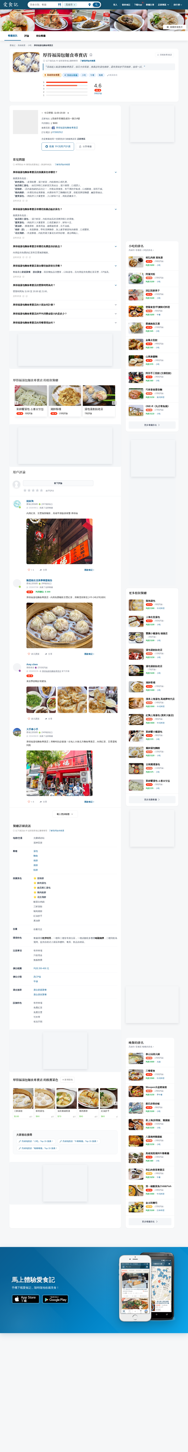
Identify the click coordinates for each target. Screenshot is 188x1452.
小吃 (30, 45)
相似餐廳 (41, 36)
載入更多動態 (63, 814)
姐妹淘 (29, 501)
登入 (115, 5)
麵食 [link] (35, 856)
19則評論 (98, 93)
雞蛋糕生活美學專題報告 (39, 580)
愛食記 (12, 45)
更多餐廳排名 (150, 425)
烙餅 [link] (35, 860)
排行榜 (177, 5)
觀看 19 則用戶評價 (59, 146)
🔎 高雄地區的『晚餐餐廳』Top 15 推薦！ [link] (38, 1148)
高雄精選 (21, 45)
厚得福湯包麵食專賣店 (65, 55)
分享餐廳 (87, 146)
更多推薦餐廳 (150, 799)
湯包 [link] (35, 851)
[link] (159, 265)
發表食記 (126, 5)
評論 (26, 36)
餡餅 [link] (35, 870)
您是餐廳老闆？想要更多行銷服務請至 (63, 139)
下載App (138, 5)
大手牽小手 (32, 729)
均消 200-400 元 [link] (41, 968)
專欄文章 (150, 5)
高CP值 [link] (37, 976)
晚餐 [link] (101, 75)
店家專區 (162, 5)
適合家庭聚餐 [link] (40, 990)
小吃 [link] (84, 75)
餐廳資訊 (12, 35)
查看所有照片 (176, 27)
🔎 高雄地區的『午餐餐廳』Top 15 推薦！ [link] (78, 1141)
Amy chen (32, 664)
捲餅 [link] (35, 865)
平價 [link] (35, 981)
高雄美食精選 (53, 75)
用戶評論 (19, 472)
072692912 (57, 132)
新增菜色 (68, 1079)
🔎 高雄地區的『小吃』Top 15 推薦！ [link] (36, 1141)
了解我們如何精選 (87, 61)
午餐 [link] (92, 75)
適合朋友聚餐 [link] (40, 994)
